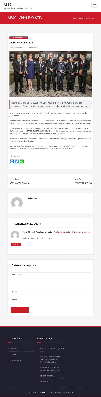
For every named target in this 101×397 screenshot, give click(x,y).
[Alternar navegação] (94, 5)
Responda (16, 244)
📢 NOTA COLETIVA (47, 376)
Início (75, 18)
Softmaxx (46, 392)
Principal (14, 354)
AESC (7, 4)
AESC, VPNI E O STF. (86, 18)
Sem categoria (33, 47)
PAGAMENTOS (45, 381)
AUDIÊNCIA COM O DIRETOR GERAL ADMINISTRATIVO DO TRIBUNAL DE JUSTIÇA (50, 359)
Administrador (17, 47)
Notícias (14, 349)
